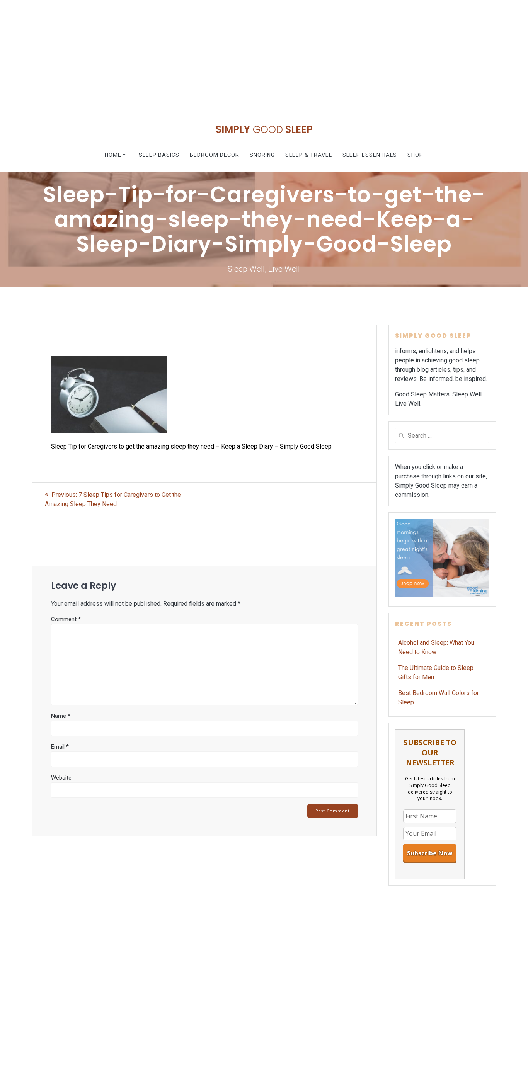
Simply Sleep (264, 130)
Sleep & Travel (308, 155)
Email (60, 746)
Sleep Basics (159, 155)
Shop (415, 155)
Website (61, 777)
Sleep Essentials (369, 155)
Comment (66, 619)
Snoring (262, 155)
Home (113, 155)
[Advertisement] (232, 54)
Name (60, 715)
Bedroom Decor (214, 155)
